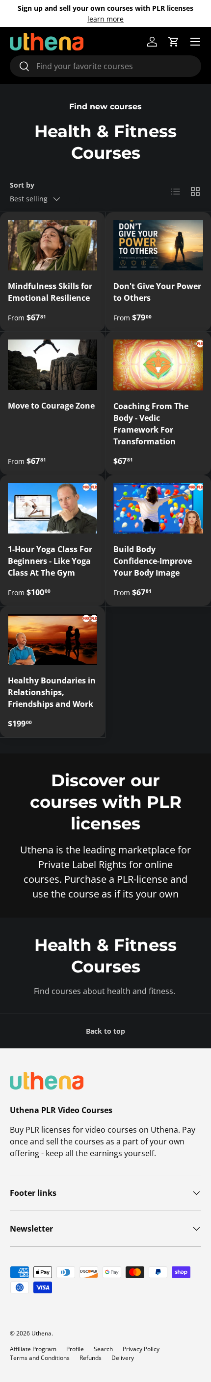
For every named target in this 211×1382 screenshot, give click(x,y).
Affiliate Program (33, 1349)
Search (103, 1349)
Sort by (22, 185)
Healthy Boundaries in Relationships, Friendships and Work (52, 692)
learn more (105, 19)
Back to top (105, 1031)
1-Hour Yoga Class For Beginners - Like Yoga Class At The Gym (50, 561)
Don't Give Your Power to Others (157, 292)
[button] (174, 41)
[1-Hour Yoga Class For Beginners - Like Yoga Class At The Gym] (52, 508)
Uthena (41, 1333)
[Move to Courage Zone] (52, 364)
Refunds (90, 1358)
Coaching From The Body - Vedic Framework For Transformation (150, 424)
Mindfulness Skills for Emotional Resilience (50, 292)
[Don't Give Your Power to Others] (158, 245)
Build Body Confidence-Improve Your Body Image (152, 561)
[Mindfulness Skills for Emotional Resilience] (52, 245)
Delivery (122, 1358)
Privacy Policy (141, 1349)
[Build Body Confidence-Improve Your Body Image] (158, 508)
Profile (75, 1349)
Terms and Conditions (40, 1358)
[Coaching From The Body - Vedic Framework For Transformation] (158, 364)
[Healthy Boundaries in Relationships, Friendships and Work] (52, 639)
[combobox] (105, 66)
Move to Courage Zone (51, 405)
